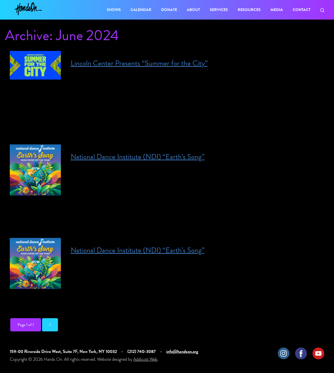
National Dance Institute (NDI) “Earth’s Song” (137, 156)
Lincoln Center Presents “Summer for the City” (139, 63)
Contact (302, 10)
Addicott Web (145, 359)
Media (276, 10)
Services (219, 10)
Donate (169, 10)
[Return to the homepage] (28, 8)
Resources (249, 10)
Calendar (141, 10)
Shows (114, 10)
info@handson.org (182, 351)
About (193, 10)
